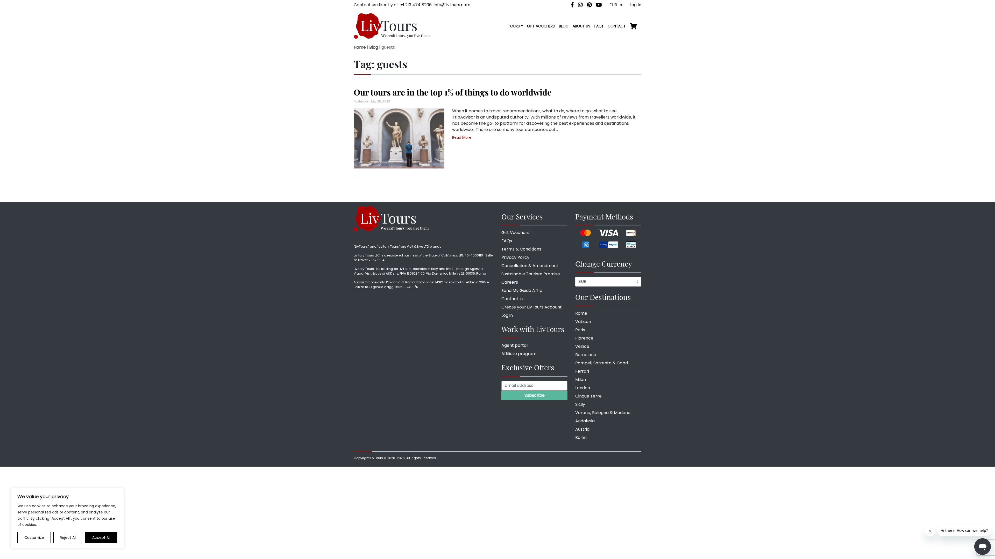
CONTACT (617, 26)
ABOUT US (581, 26)
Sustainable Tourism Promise (530, 274)
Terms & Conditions (521, 249)
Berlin (581, 437)
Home (360, 47)
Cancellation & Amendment (529, 266)
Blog (373, 47)
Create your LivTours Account (531, 307)
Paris (580, 330)
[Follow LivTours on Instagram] (580, 5)
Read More (461, 137)
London (582, 388)
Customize (34, 537)
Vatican (583, 322)
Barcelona (585, 355)
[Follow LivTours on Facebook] (572, 5)
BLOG (563, 26)
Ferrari (582, 371)
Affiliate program (518, 354)
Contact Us (512, 299)
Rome (581, 313)
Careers (509, 282)
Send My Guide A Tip (521, 290)
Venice (582, 346)
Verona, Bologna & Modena (602, 413)
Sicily (580, 404)
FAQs (598, 26)
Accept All (101, 537)
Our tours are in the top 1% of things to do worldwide (452, 92)
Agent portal (514, 345)
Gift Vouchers (515, 233)
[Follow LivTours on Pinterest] (589, 5)
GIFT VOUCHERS (541, 26)
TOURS (514, 26)
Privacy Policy (515, 257)
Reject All (68, 537)
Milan (580, 380)
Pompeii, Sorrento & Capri (601, 363)
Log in (507, 315)
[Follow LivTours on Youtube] (599, 5)
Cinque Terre (588, 396)
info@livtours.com (452, 5)
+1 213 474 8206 (416, 5)
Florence (584, 338)
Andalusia (585, 421)
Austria (582, 429)
